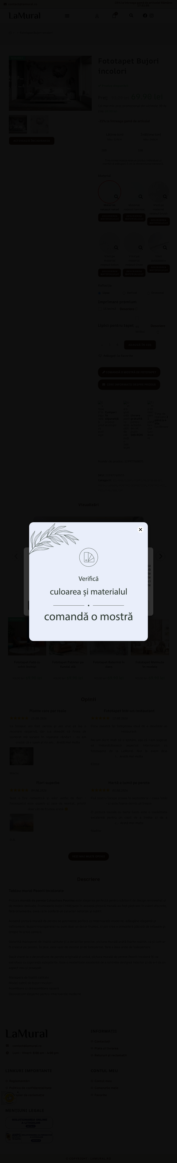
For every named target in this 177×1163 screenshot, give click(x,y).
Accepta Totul (57, 605)
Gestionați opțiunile (119, 605)
